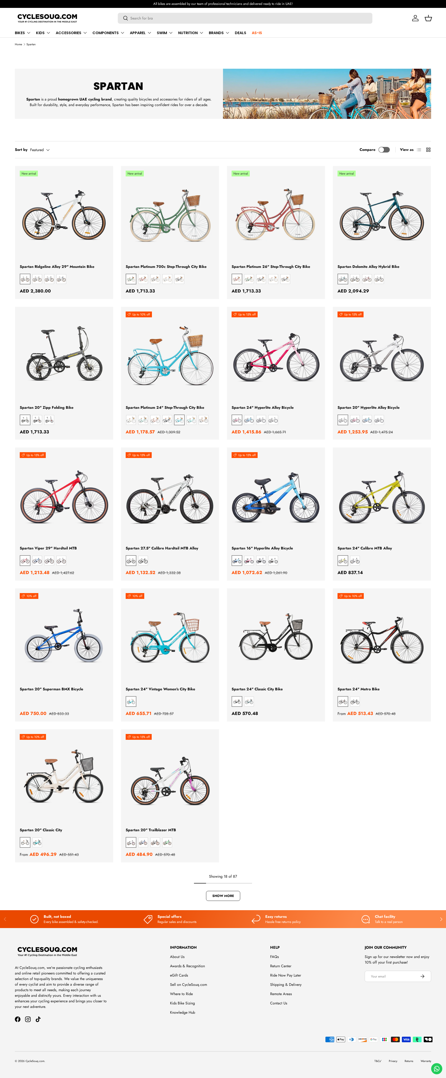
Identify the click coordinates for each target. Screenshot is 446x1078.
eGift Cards (179, 975)
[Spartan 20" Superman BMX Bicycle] (64, 637)
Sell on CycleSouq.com (188, 984)
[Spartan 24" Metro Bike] (382, 637)
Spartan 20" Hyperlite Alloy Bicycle (369, 407)
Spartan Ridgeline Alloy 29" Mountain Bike (57, 266)
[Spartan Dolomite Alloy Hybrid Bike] (382, 215)
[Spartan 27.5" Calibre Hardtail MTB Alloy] (170, 496)
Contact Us (278, 1003)
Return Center (280, 966)
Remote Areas (281, 994)
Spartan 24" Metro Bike (359, 689)
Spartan (31, 44)
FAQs (274, 956)
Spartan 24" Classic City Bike (257, 689)
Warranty (426, 1061)
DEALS (240, 33)
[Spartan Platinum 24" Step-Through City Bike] (170, 356)
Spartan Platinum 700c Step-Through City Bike (166, 266)
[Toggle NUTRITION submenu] (201, 33)
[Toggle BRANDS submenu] (227, 33)
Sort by (21, 149)
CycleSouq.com (35, 1061)
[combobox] (245, 18)
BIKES (20, 33)
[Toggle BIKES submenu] (28, 33)
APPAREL (138, 33)
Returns (409, 1061)
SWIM (162, 33)
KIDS (40, 33)
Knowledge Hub (182, 1012)
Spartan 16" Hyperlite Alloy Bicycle (262, 548)
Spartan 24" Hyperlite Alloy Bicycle (263, 407)
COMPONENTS (105, 33)
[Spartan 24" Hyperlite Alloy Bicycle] (276, 356)
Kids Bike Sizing (182, 1003)
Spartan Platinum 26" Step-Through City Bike (271, 266)
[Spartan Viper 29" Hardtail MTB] (64, 496)
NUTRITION (188, 33)
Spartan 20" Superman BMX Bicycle (51, 689)
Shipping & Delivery (286, 984)
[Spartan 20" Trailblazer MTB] (170, 778)
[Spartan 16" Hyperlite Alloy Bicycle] (276, 496)
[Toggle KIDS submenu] (48, 33)
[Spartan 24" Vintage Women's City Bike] (170, 637)
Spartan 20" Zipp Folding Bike (46, 407)
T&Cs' (377, 1061)
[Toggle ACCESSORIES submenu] (85, 33)
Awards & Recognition (187, 966)
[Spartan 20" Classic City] (64, 778)
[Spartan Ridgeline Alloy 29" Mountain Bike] (64, 215)
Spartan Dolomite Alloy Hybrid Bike (368, 266)
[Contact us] (436, 1068)
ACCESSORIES (68, 33)
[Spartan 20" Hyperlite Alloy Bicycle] (382, 356)
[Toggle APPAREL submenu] (149, 33)
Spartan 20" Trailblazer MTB (151, 830)
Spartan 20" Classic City (41, 830)
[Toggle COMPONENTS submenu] (122, 33)
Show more (223, 895)
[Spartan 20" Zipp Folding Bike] (64, 356)
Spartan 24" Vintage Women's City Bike (160, 689)
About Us (177, 956)
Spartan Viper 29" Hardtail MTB (48, 548)
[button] (428, 18)
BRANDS (216, 33)
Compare (367, 149)
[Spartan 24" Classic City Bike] (276, 637)
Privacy (393, 1061)
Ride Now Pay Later (285, 975)
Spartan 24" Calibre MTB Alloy (365, 548)
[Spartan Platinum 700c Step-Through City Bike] (170, 215)
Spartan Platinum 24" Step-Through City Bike (165, 407)
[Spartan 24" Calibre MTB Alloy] (382, 496)
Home (18, 44)
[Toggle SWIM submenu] (171, 33)
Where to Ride (181, 994)
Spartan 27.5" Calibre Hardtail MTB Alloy (162, 548)
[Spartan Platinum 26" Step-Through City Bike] (276, 215)
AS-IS (257, 33)
